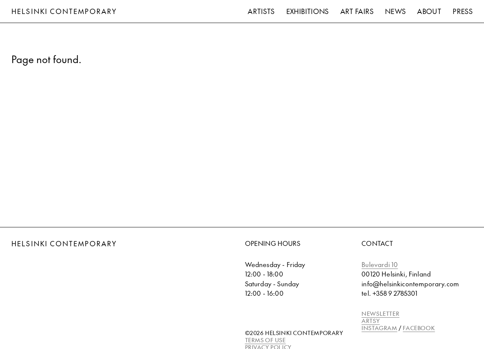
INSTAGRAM (379, 328)
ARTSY (370, 320)
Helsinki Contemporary (64, 11)
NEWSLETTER (380, 313)
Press (463, 11)
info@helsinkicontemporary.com (410, 283)
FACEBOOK (419, 328)
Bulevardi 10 (379, 264)
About (429, 11)
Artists (261, 11)
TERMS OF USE (265, 340)
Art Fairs (357, 11)
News (395, 11)
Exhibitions (307, 11)
